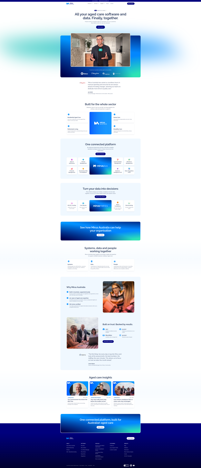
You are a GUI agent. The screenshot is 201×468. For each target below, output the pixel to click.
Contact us (112, 445)
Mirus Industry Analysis (128, 451)
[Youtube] (134, 465)
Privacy (86, 465)
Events (125, 453)
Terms (94, 465)
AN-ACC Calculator (128, 456)
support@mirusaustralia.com (104, 0)
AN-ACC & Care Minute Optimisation (99, 446)
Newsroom (126, 449)
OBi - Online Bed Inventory (71, 451)
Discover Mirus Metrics (100, 196)
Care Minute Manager (85, 449)
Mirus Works (83, 451)
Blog (125, 445)
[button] (90, 4)
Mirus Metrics (83, 447)
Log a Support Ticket (114, 447)
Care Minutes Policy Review (99, 453)
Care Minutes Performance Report (99, 456)
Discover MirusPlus (100, 153)
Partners (68, 449)
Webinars (126, 447)
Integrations (83, 456)
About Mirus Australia (108, 341)
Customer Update (113, 449)
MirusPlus (83, 445)
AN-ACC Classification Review (99, 449)
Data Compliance (81, 465)
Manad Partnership (70, 447)
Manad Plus (83, 453)
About (107, 3)
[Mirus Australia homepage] (74, 3)
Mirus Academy (98, 458)
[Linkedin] (131, 465)
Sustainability (90, 465)
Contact (111, 3)
